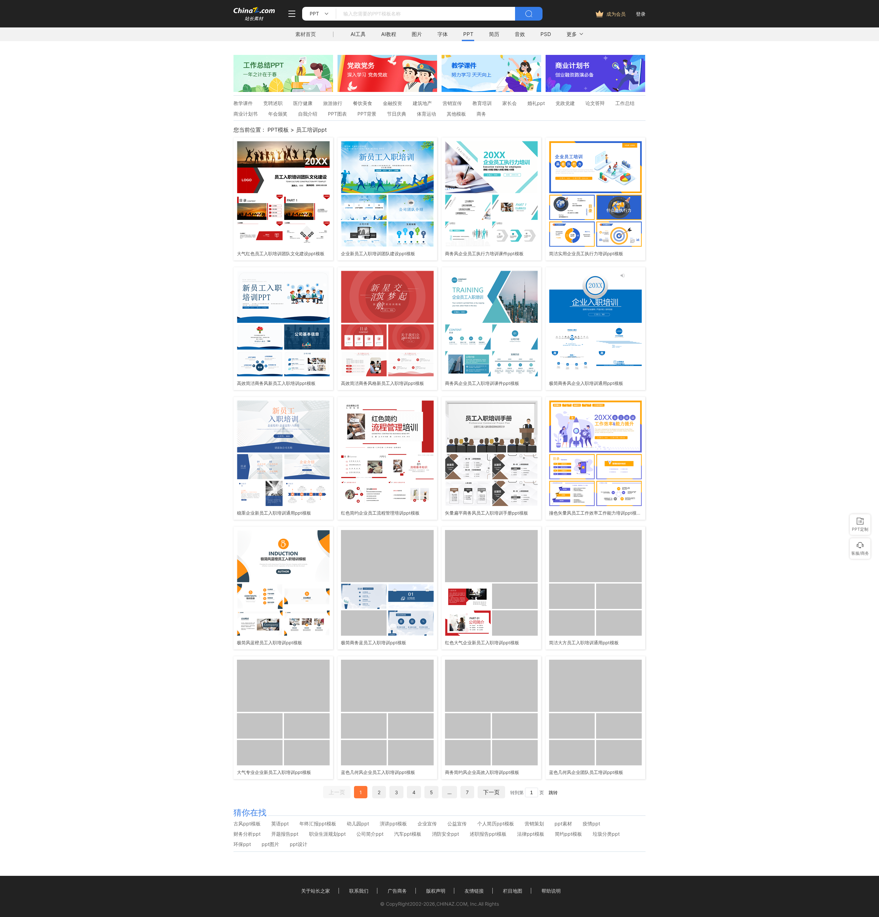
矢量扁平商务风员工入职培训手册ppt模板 (486, 513)
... (449, 792)
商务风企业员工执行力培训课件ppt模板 (484, 253)
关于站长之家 (315, 891)
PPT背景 (366, 113)
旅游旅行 (332, 103)
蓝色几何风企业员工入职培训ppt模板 (378, 772)
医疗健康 (302, 103)
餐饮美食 (362, 103)
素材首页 (305, 34)
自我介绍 (307, 113)
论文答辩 (595, 103)
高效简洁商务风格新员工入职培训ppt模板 (382, 383)
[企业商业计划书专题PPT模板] (595, 89)
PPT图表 (337, 113)
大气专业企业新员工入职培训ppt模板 (274, 772)
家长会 (509, 103)
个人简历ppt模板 (495, 823)
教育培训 (482, 103)
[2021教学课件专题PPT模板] (491, 89)
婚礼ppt (536, 103)
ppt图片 (270, 844)
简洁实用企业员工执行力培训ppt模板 (586, 253)
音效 (520, 34)
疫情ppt (591, 823)
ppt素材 (563, 823)
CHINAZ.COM (451, 904)
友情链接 (474, 891)
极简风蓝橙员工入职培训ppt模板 (269, 642)
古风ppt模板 (247, 823)
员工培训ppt (311, 129)
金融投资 (392, 103)
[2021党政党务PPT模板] (387, 89)
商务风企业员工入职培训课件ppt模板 (482, 383)
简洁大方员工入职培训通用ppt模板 (584, 642)
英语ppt (280, 823)
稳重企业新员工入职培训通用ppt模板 (274, 513)
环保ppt (242, 844)
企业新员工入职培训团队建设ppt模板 (378, 253)
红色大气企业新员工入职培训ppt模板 (482, 642)
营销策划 (534, 823)
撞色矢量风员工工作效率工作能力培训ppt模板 (594, 513)
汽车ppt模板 (407, 834)
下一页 (491, 792)
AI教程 (388, 34)
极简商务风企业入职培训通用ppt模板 (586, 383)
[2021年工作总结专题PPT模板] (283, 89)
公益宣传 (457, 823)
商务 (481, 113)
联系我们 (358, 891)
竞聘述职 (273, 103)
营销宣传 (452, 103)
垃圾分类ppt (606, 834)
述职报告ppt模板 (488, 834)
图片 (417, 34)
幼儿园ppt (358, 823)
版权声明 (435, 891)
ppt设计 (298, 844)
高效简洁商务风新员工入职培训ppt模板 (276, 383)
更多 (572, 34)
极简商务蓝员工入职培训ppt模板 (373, 642)
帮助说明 (551, 891)
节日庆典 (396, 113)
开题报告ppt (284, 834)
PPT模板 (278, 129)
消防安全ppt (445, 834)
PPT (468, 34)
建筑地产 (422, 103)
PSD (545, 34)
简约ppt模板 (568, 834)
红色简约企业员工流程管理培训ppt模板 (380, 513)
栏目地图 (512, 891)
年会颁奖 (277, 113)
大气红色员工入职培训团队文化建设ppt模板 (280, 253)
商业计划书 (245, 113)
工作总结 (625, 103)
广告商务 (397, 891)
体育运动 (426, 113)
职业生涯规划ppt (327, 834)
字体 (442, 34)
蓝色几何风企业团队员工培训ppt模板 (586, 772)
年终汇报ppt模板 (317, 823)
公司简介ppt (370, 834)
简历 (494, 34)
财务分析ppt (247, 834)
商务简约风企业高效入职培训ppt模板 (482, 772)
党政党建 (565, 103)
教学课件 (243, 103)
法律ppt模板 (530, 834)
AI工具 (358, 34)
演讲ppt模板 (393, 823)
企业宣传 (427, 823)
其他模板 (456, 113)
